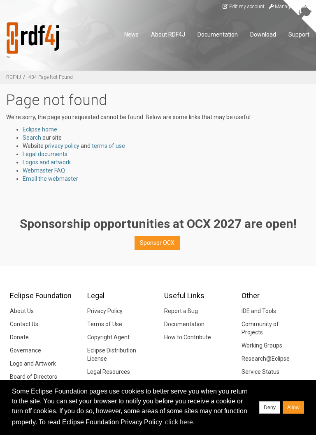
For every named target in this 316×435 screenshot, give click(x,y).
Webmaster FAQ (44, 170)
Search (32, 137)
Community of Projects (260, 328)
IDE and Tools (259, 311)
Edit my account (246, 6)
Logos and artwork (47, 162)
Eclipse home (40, 129)
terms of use (108, 146)
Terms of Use (104, 324)
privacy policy (62, 146)
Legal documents (45, 154)
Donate (19, 337)
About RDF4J (168, 34)
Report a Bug (181, 311)
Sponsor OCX (157, 242)
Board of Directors (33, 376)
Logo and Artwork (33, 363)
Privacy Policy (105, 311)
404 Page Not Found (50, 77)
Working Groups (262, 345)
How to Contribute (187, 337)
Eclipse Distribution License (111, 354)
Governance (25, 350)
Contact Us (24, 324)
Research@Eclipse (266, 358)
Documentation (218, 34)
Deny (270, 407)
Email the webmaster (50, 178)
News (131, 34)
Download (263, 34)
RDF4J (13, 77)
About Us (22, 311)
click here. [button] (180, 422)
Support (298, 34)
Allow (293, 407)
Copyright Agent (108, 337)
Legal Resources (108, 371)
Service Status (260, 371)
